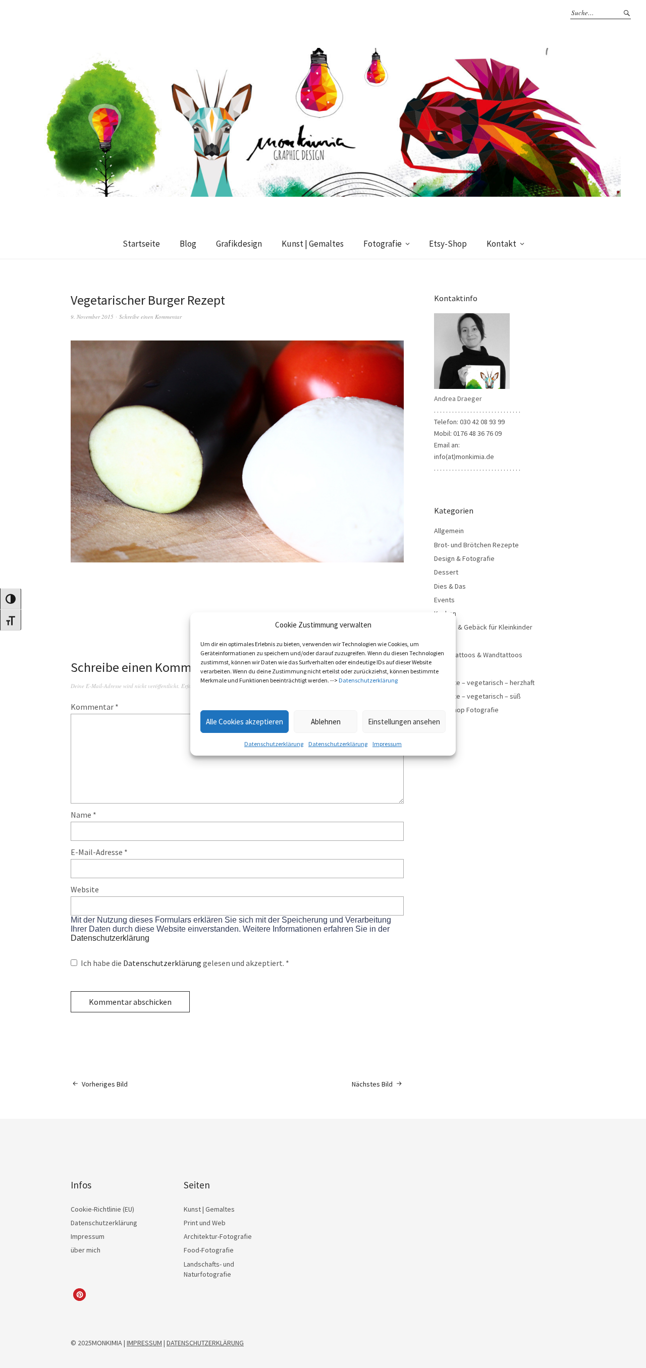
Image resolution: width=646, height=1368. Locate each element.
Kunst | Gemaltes (313, 243)
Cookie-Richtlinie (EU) (102, 1209)
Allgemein (449, 530)
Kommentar (95, 707)
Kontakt (501, 243)
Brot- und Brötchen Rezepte (476, 544)
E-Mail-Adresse (99, 852)
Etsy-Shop (448, 243)
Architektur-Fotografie (218, 1236)
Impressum (387, 744)
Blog (188, 243)
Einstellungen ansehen (404, 721)
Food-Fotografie (209, 1250)
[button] (79, 1294)
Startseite (141, 243)
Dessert (446, 572)
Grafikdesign (239, 243)
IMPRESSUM (144, 1342)
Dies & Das (450, 586)
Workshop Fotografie (466, 709)
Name (83, 815)
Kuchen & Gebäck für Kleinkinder (483, 627)
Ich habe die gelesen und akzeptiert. (185, 963)
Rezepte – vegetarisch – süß (477, 696)
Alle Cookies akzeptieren (244, 721)
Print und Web (205, 1222)
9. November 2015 (92, 316)
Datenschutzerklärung (368, 680)
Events (444, 599)
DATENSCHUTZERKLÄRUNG (205, 1342)
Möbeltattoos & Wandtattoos (478, 654)
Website (85, 889)
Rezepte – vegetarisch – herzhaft (484, 682)
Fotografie (382, 243)
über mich (85, 1250)
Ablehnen (326, 721)
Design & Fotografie (464, 558)
